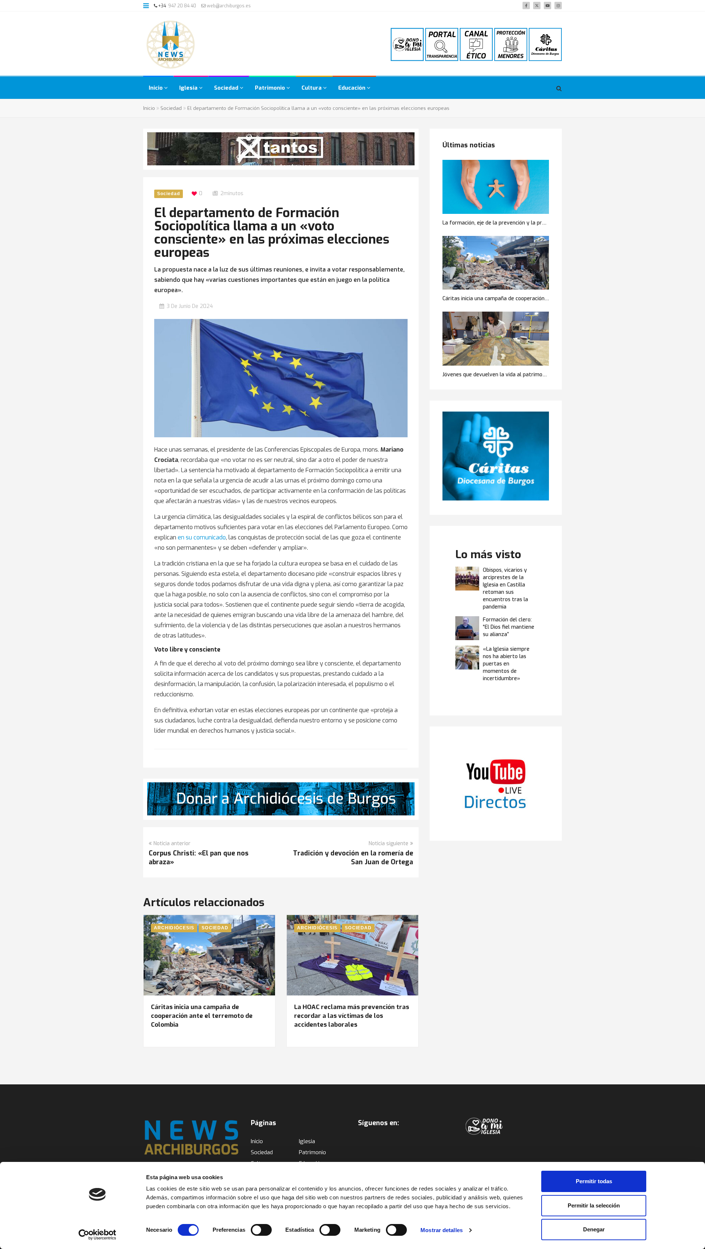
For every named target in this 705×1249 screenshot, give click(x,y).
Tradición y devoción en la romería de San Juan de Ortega (353, 857)
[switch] (261, 1230)
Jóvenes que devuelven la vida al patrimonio (495, 374)
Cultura (312, 87)
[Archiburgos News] (170, 44)
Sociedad (227, 87)
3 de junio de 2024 (190, 306)
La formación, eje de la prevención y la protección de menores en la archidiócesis (540, 222)
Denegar (594, 1229)
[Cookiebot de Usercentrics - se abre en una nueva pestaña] (97, 1234)
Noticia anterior (172, 843)
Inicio (156, 87)
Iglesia (189, 87)
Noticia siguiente (388, 843)
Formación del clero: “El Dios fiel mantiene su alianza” (508, 627)
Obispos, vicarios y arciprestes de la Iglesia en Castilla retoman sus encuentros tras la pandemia (505, 588)
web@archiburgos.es (228, 6)
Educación (352, 87)
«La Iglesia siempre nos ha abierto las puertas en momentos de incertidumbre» (506, 664)
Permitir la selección (594, 1205)
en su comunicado (202, 537)
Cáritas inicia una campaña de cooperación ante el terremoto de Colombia (202, 1016)
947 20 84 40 (182, 6)
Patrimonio (270, 87)
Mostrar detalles (441, 1230)
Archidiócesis (174, 927)
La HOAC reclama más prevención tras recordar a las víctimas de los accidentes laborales (351, 1016)
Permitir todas (594, 1181)
